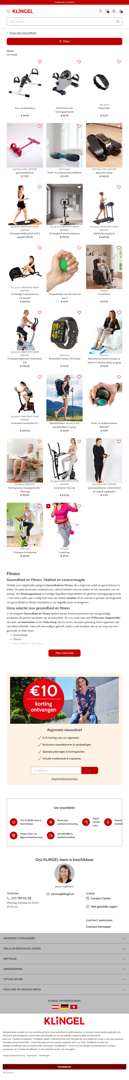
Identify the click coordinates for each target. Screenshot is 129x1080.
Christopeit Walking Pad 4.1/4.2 (25, 233)
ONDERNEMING (13, 969)
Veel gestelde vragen (104, 906)
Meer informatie (65, 653)
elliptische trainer (104, 172)
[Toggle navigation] (8, 11)
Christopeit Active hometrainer (64, 233)
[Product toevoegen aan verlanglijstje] (40, 62)
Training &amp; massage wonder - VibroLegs (25, 489)
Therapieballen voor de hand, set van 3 (64, 296)
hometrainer (104, 294)
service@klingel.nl (62, 894)
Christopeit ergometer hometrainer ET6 (25, 360)
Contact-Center (101, 898)
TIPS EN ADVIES (13, 979)
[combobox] (64, 21)
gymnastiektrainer (25, 172)
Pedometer (104, 108)
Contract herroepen (98, 927)
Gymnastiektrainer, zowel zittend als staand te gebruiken (104, 489)
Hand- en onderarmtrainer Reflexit (64, 172)
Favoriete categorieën (19, 938)
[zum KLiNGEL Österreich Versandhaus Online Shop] (55, 1007)
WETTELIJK (10, 958)
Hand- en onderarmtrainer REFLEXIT (104, 425)
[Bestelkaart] (114, 11)
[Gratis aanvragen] (89, 770)
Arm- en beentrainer (25, 108)
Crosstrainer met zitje (64, 487)
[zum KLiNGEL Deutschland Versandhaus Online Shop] (64, 1006)
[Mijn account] (100, 11)
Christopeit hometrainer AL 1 (25, 423)
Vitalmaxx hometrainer (24, 552)
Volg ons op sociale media (22, 989)
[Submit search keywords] (118, 21)
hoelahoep (64, 552)
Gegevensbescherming (64, 778)
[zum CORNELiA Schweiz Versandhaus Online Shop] (73, 1007)
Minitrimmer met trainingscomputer (64, 110)
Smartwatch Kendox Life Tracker (64, 358)
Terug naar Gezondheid (22, 33)
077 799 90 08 (21, 898)
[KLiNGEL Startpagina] (23, 11)
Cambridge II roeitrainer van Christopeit (25, 296)
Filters (66, 41)
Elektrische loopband (104, 233)
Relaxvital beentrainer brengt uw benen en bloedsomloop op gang (104, 360)
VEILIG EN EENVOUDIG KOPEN (22, 948)
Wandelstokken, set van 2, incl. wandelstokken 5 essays (65, 425)
